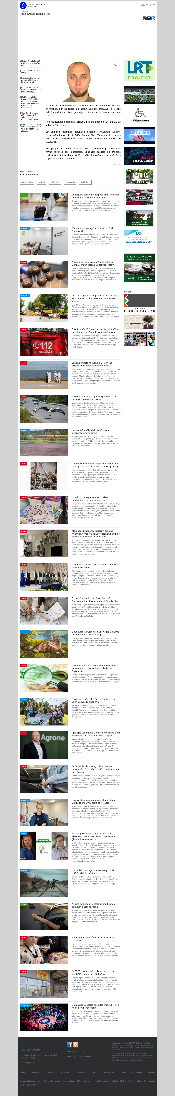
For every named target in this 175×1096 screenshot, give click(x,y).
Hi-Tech (123, 1081)
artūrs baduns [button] (27, 182)
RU (150, 5)
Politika (51, 1073)
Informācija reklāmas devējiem (79, 1057)
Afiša (79, 1081)
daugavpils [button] (70, 182)
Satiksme (87, 1081)
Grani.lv (29, 171)
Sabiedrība (80, 1073)
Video (123, 1073)
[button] (153, 5)
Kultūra (139, 1081)
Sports (94, 1073)
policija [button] (42, 182)
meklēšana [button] (85, 182)
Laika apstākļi (69, 1081)
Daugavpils (37, 1073)
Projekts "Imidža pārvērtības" (106, 1081)
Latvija (23, 1073)
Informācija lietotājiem (76, 1052)
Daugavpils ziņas (27, 1081)
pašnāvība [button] (55, 182)
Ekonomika (137, 1073)
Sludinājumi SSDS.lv (29, 1085)
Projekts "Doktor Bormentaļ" (49, 1081)
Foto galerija (149, 1081)
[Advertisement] (87, 42)
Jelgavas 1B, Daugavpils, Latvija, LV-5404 (39, 1055)
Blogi (131, 1081)
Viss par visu (108, 1073)
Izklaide (151, 1073)
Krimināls (65, 1073)
